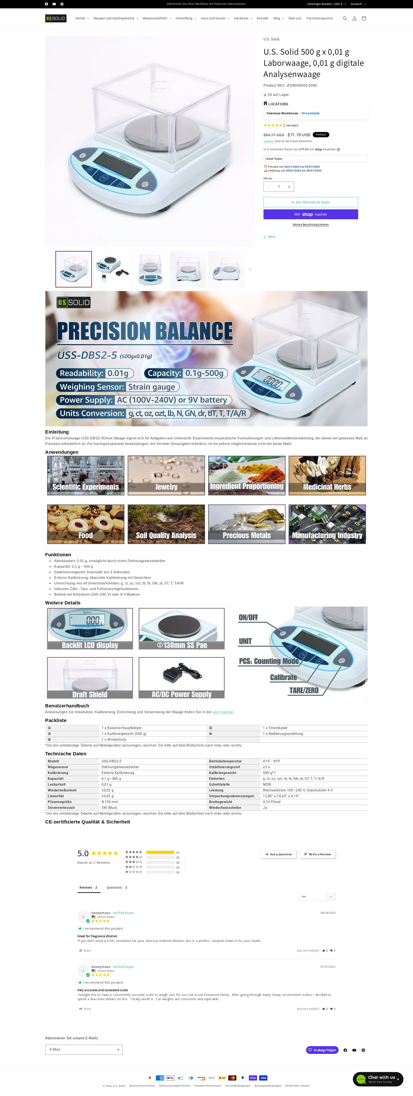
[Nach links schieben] (50, 269)
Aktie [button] (271, 236)
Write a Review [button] (320, 854)
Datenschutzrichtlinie (142, 1085)
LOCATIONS (278, 104)
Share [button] (87, 950)
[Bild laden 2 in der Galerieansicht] (112, 269)
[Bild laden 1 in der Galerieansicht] (74, 269)
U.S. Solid (119, 1086)
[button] (82, 18)
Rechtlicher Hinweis (297, 1085)
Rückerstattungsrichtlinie (175, 1085)
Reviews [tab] (86, 887)
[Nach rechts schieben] (250, 269)
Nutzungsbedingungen (268, 1085)
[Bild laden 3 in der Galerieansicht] (150, 269)
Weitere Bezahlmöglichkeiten (311, 224)
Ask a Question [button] (281, 854)
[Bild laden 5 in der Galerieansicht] (226, 269)
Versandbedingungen (238, 1085)
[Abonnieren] (117, 1050)
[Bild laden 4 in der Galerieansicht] (188, 269)
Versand (269, 141)
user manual (223, 712)
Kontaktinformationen (208, 1085)
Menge (268, 178)
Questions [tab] (114, 887)
